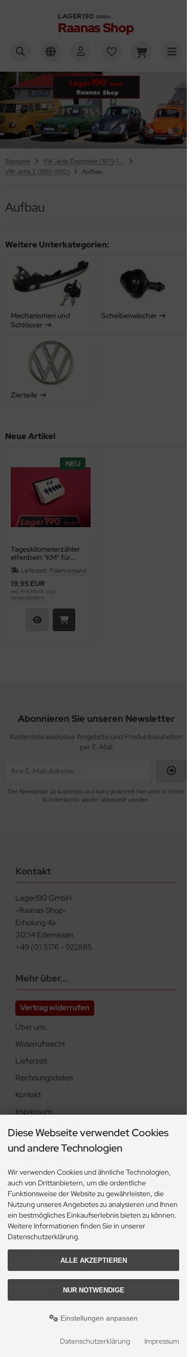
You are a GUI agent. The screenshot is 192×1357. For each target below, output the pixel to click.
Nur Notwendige (93, 1290)
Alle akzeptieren (93, 1260)
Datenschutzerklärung (95, 1341)
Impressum (161, 1341)
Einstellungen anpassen (98, 1318)
